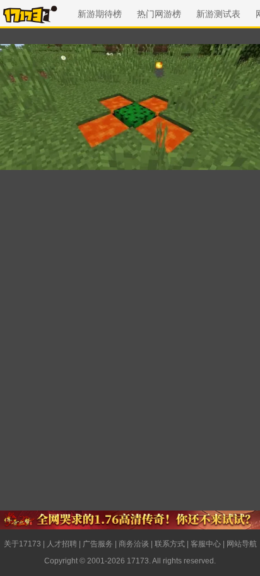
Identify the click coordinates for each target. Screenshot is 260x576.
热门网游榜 (159, 14)
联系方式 (170, 543)
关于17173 (22, 543)
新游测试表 (218, 14)
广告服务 (98, 543)
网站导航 (242, 543)
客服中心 (206, 543)
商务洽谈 (134, 543)
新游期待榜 (100, 14)
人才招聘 (62, 543)
